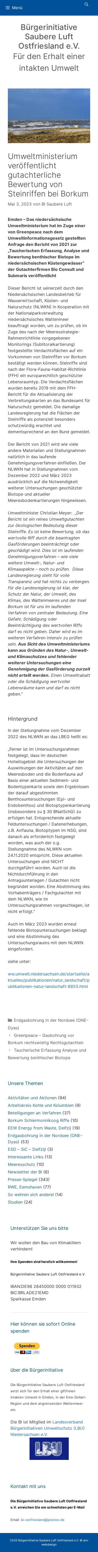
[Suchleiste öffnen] (86, 4)
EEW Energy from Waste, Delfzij (39, 1128)
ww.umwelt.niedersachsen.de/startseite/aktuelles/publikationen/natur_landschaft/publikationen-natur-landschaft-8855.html (49, 980)
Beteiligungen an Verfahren (34, 1112)
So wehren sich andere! (31, 1194)
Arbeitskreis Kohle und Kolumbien (41, 1105)
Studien (15, 1202)
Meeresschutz (21, 1164)
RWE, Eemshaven (25, 1187)
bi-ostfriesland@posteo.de (43, 1520)
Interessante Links (25, 1156)
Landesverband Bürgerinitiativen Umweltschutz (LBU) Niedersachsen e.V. (47, 1428)
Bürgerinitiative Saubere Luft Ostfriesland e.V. (49, 36)
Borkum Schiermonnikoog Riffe (38, 1120)
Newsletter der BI (25, 1171)
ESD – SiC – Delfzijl (27, 1149)
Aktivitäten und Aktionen (32, 1097)
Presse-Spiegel (22, 1179)
